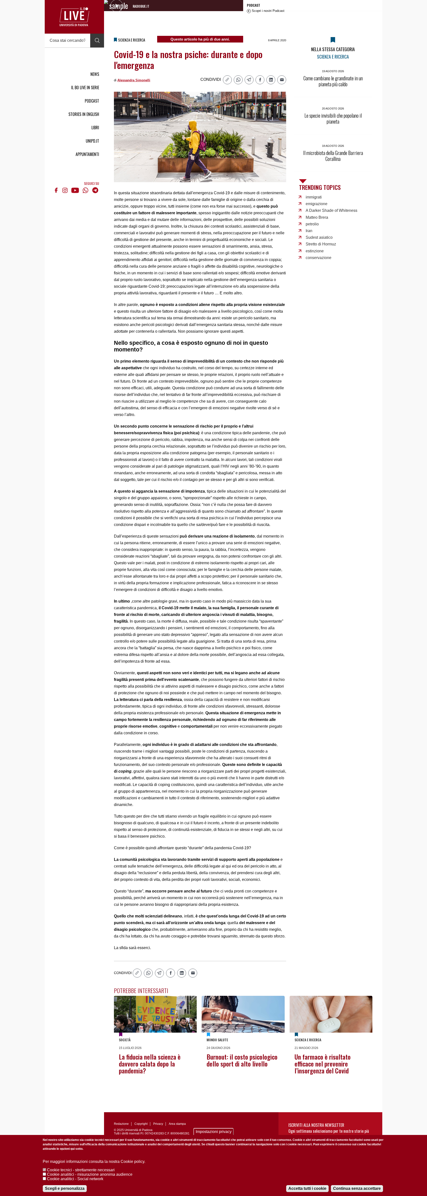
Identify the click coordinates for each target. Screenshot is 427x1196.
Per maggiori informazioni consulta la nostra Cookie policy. (94, 1161)
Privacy (158, 1124)
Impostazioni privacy (214, 1132)
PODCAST (92, 101)
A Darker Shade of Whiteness (331, 210)
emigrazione (316, 204)
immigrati (314, 197)
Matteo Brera (317, 217)
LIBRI (95, 127)
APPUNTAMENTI (87, 154)
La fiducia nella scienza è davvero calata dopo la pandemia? (150, 1063)
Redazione (121, 1124)
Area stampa (177, 1124)
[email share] (281, 79)
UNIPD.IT (92, 141)
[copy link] (227, 79)
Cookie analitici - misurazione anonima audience (89, 1174)
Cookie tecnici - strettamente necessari (81, 1170)
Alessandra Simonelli (133, 80)
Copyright (141, 1124)
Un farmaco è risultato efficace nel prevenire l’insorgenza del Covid (323, 1063)
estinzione (315, 251)
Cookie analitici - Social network (75, 1179)
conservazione (318, 258)
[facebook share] (260, 79)
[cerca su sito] (97, 40)
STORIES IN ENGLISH (83, 114)
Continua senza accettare (357, 1188)
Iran (309, 231)
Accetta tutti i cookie (307, 1188)
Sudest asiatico (319, 237)
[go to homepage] (74, 17)
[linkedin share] (270, 79)
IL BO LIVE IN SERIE (85, 87)
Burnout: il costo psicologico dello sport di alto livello (242, 1060)
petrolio (312, 224)
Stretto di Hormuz (321, 244)
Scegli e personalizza (65, 1188)
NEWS (94, 74)
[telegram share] (249, 79)
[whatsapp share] (238, 79)
